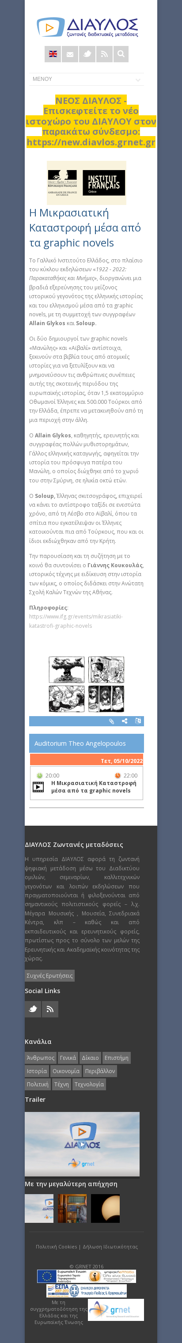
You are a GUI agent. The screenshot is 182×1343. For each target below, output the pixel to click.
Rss (104, 54)
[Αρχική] (86, 27)
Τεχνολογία (89, 1084)
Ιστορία (37, 1071)
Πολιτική (38, 1084)
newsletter (70, 54)
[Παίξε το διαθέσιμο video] (38, 786)
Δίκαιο (90, 1058)
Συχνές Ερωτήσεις (49, 975)
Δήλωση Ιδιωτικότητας (110, 1246)
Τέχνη (61, 1084)
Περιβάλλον (100, 1071)
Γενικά (68, 1058)
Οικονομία (66, 1071)
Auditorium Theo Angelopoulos (80, 743)
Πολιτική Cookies (56, 1246)
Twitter (87, 54)
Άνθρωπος (40, 1058)
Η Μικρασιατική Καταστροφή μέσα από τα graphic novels (85, 227)
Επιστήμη (117, 1058)
